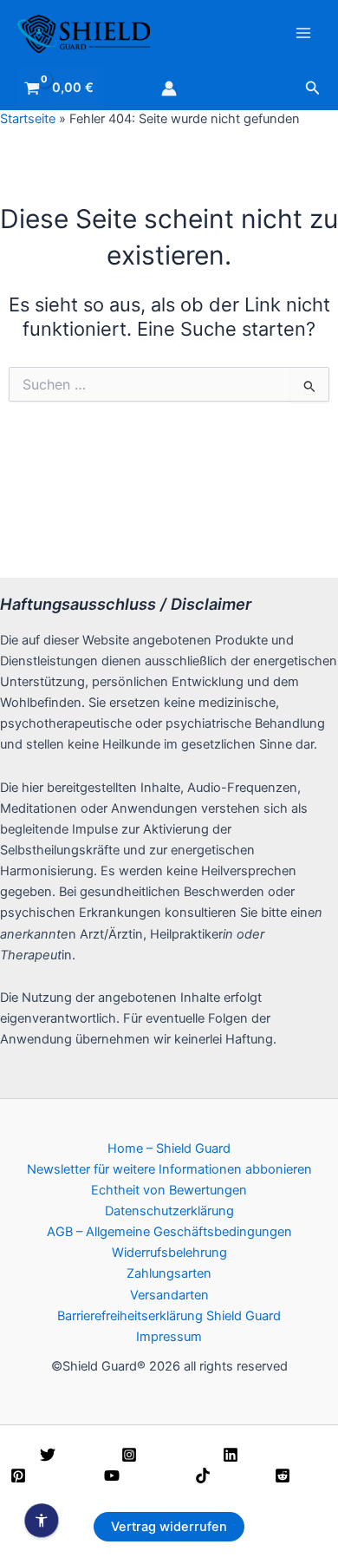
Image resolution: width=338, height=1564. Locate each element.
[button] (313, 88)
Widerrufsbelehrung (169, 1252)
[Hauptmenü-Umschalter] (303, 33)
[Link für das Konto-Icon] (169, 88)
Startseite (27, 119)
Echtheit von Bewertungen (169, 1190)
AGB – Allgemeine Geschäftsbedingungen (169, 1232)
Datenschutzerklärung (169, 1211)
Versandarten (169, 1295)
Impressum (169, 1337)
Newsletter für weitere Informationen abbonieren (169, 1169)
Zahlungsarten (169, 1273)
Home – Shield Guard (169, 1148)
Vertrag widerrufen (169, 1527)
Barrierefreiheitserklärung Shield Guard (169, 1316)
